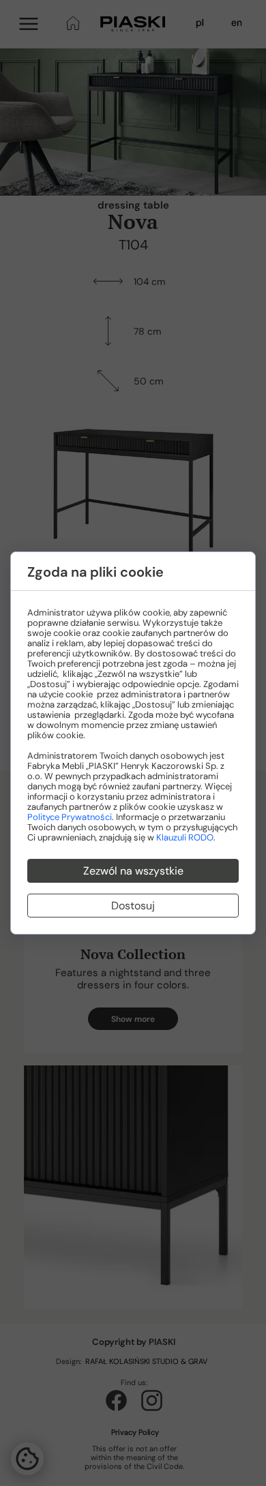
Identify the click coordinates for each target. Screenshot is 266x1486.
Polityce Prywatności (69, 817)
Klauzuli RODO (184, 837)
